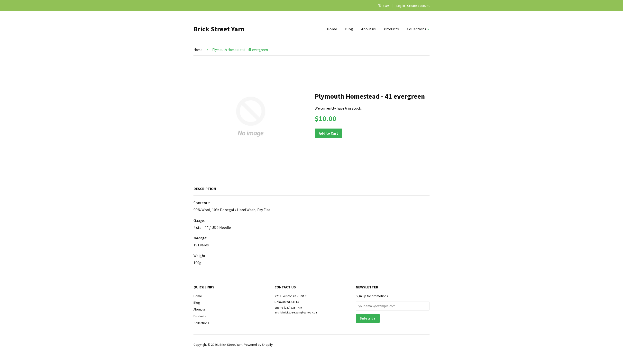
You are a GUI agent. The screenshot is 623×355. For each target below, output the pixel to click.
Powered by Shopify (258, 345)
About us (368, 28)
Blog (349, 28)
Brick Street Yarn (219, 29)
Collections (417, 28)
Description (204, 188)
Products (391, 28)
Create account (418, 5)
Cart (386, 6)
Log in (400, 5)
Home (332, 28)
